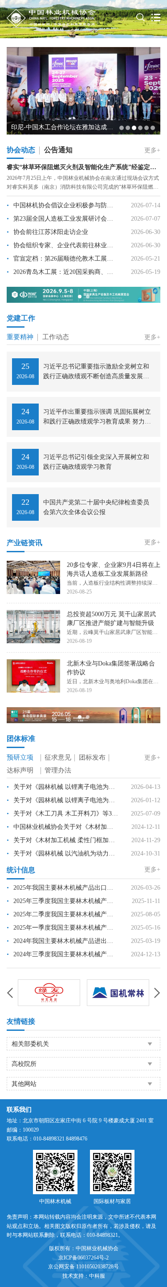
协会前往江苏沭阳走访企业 (47, 232)
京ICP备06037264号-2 (83, 1258)
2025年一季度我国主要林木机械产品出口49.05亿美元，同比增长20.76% (63, 927)
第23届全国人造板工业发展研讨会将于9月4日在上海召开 (63, 218)
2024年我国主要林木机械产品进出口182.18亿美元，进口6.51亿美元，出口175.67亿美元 (63, 941)
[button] (121, 128)
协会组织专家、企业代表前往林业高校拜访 (63, 245)
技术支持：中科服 (83, 1276)
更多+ (152, 150)
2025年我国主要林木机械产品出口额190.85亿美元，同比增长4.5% (63, 887)
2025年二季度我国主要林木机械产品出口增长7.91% (63, 914)
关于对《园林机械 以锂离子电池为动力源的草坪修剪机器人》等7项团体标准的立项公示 (63, 800)
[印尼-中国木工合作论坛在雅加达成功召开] (83, 90)
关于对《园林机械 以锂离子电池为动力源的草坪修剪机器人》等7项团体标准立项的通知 (63, 787)
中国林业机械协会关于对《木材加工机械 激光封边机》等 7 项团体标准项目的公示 (63, 827)
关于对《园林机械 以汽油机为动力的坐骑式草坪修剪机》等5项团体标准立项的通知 (63, 853)
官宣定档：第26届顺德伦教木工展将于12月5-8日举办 (63, 258)
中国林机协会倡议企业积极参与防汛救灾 (63, 205)
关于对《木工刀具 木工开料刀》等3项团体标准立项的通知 (63, 813)
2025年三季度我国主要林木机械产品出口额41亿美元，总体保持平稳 (63, 901)
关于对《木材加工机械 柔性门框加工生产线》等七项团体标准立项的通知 (63, 840)
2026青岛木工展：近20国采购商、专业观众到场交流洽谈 (63, 272)
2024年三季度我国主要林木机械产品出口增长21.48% (63, 954)
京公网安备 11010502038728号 (83, 1266)
